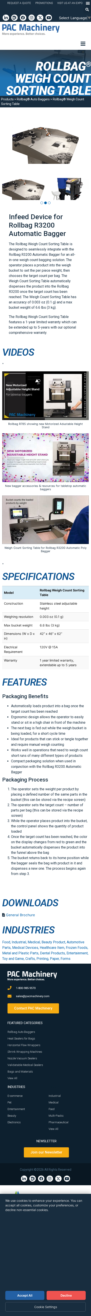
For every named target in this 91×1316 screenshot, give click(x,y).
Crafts (30, 959)
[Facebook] (23, 18)
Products (7, 99)
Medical (34, 942)
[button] (87, 9)
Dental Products (52, 953)
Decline (66, 1295)
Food (6, 942)
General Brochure (20, 915)
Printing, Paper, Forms (53, 959)
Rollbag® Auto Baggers (33, 99)
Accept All (24, 1295)
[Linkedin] (6, 18)
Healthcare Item (52, 948)
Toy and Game (13, 959)
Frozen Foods (76, 948)
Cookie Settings (45, 1307)
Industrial (19, 942)
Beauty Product (53, 942)
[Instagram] (31, 18)
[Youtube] (49, 18)
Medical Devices (25, 948)
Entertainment (77, 953)
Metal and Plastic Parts (20, 953)
